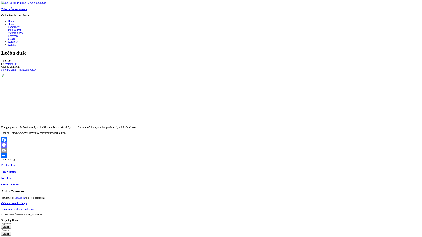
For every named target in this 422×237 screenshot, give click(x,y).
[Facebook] (211, 139)
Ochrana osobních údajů (14, 203)
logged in (20, 197)
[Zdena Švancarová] (23, 2)
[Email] (211, 150)
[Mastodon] (211, 145)
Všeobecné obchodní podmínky (17, 209)
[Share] (211, 155)
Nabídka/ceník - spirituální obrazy (19, 69)
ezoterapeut (10, 63)
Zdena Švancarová (14, 9)
